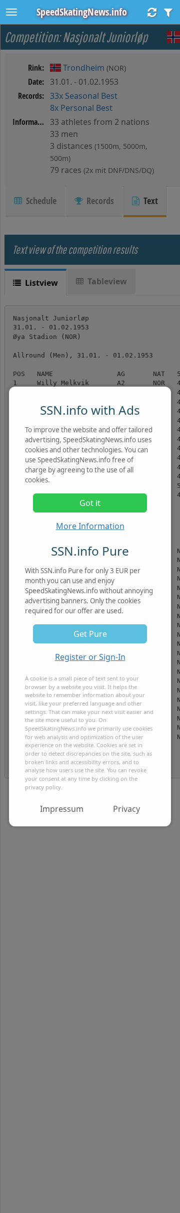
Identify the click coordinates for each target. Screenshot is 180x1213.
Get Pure (90, 633)
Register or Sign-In (90, 656)
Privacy (126, 808)
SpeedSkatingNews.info (81, 12)
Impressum (62, 808)
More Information (90, 526)
